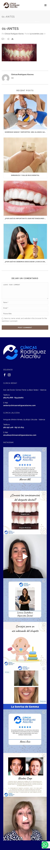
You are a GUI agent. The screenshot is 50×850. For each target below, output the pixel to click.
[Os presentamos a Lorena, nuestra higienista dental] (25, 600)
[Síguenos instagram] (9, 374)
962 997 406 (8, 427)
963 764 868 (8, 398)
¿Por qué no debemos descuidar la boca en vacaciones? (26, 262)
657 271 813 (19, 427)
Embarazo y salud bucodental (25, 175)
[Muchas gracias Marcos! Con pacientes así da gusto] (25, 469)
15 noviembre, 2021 (36, 34)
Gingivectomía (25, 21)
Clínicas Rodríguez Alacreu (14, 34)
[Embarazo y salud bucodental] (25, 155)
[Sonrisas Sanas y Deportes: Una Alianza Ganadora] (25, 111)
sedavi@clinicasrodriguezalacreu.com (19, 405)
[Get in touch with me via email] (12, 78)
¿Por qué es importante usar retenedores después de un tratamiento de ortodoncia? (26, 218)
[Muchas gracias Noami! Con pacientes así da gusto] (25, 731)
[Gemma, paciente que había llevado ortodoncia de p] (25, 687)
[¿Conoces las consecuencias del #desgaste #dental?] (25, 512)
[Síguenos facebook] (4, 374)
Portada (14, 21)
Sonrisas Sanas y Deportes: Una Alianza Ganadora (26, 132)
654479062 (18, 398)
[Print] (14, 38)
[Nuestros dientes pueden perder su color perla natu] (25, 775)
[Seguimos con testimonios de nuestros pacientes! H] (25, 556)
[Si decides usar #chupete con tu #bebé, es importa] (25, 644)
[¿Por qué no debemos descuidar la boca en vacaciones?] (25, 241)
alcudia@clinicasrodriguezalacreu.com (19, 435)
